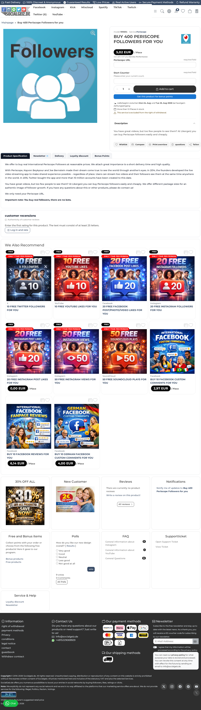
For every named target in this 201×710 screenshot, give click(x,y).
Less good (64, 560)
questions (180, 144)
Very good (64, 550)
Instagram (57, 7)
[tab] (15, 156)
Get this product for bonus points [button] (155, 96)
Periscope (141, 32)
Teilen (196, 144)
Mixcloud (87, 7)
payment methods (13, 630)
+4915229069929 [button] (65, 640)
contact (6, 647)
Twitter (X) (39, 14)
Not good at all (66, 563)
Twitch (132, 7)
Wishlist (123, 144)
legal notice (8, 643)
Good (61, 554)
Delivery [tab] (59, 156)
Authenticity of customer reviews (23, 219)
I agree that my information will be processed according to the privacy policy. (178, 648)
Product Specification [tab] (15, 156)
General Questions (125, 558)
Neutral (62, 557)
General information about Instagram (125, 543)
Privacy (6, 634)
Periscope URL (122, 60)
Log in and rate (19, 229)
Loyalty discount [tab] (79, 156)
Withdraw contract (13, 656)
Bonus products (14, 559)
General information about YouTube (125, 552)
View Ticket (162, 547)
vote (91, 569)
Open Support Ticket (167, 541)
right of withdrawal (13, 626)
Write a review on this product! (123, 495)
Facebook (39, 7)
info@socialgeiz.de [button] (67, 636)
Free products (13, 562)
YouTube (57, 14)
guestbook (8, 652)
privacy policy (178, 655)
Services (129, 678)
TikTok (118, 7)
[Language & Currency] (169, 11)
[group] (50, 76)
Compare (139, 144)
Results (71, 546)
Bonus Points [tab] (102, 156)
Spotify (103, 7)
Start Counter (121, 72)
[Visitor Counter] (8, 694)
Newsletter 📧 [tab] (41, 156)
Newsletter (12, 605)
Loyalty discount (15, 601)
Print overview (160, 144)
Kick (73, 7)
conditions (8, 639)
